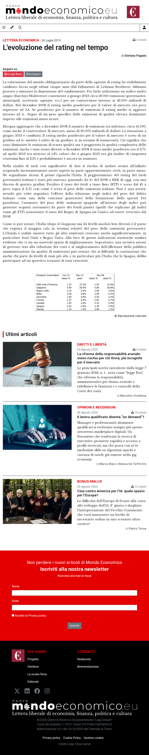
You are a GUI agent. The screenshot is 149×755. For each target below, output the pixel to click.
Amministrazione (88, 666)
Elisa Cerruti (83, 744)
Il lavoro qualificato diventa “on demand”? (110, 417)
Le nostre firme (37, 674)
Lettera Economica (21, 40)
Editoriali (33, 681)
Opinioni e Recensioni (96, 407)
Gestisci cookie (94, 738)
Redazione (84, 659)
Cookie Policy (72, 738)
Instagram (34, 74)
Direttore (33, 666)
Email (15, 601)
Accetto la (30, 615)
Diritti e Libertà (91, 344)
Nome (15, 586)
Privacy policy (37, 615)
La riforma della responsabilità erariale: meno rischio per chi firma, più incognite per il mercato (109, 358)
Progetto (33, 659)
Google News (14, 74)
